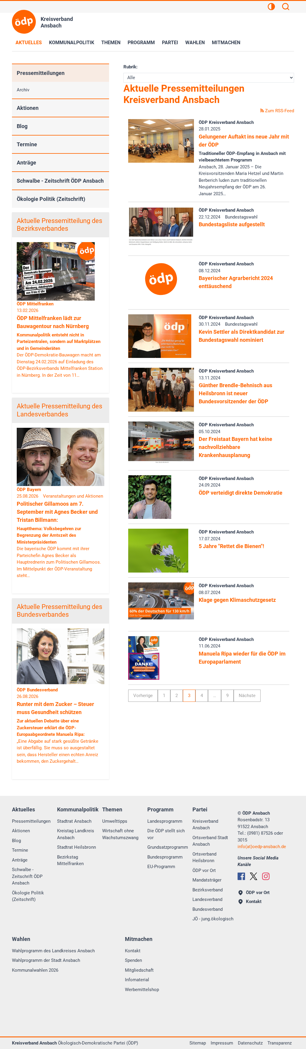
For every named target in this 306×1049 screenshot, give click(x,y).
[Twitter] (253, 876)
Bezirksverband (207, 890)
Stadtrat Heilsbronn (76, 847)
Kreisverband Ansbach (205, 825)
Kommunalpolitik (71, 42)
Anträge (26, 162)
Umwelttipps (114, 821)
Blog (22, 126)
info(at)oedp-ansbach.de (262, 846)
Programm (141, 42)
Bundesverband (207, 909)
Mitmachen (226, 42)
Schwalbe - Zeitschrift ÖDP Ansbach (60, 181)
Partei (170, 42)
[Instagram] (266, 876)
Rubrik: (130, 67)
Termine (27, 144)
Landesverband (207, 899)
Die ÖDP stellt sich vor (166, 834)
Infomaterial (137, 979)
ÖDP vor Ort (204, 870)
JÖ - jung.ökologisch (212, 919)
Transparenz (279, 1043)
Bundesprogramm (165, 857)
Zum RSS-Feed (279, 110)
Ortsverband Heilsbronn (204, 857)
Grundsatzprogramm (167, 847)
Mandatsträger (206, 880)
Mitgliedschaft (139, 970)
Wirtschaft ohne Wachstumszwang (120, 834)
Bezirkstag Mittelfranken (70, 860)
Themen (110, 42)
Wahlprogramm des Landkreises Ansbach (53, 950)
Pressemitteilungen (41, 73)
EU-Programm (161, 866)
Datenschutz (250, 1043)
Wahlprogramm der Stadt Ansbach (46, 960)
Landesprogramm (164, 821)
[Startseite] (24, 22)
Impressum (222, 1043)
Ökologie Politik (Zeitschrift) (51, 199)
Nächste (247, 695)
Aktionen (28, 108)
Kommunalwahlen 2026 (35, 970)
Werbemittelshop (142, 989)
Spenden (133, 960)
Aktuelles (29, 42)
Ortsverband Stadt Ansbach (210, 841)
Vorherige (143, 695)
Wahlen (195, 42)
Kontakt (132, 950)
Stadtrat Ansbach (74, 821)
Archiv (23, 90)
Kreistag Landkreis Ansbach (75, 834)
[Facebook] (241, 876)
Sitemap (197, 1043)
